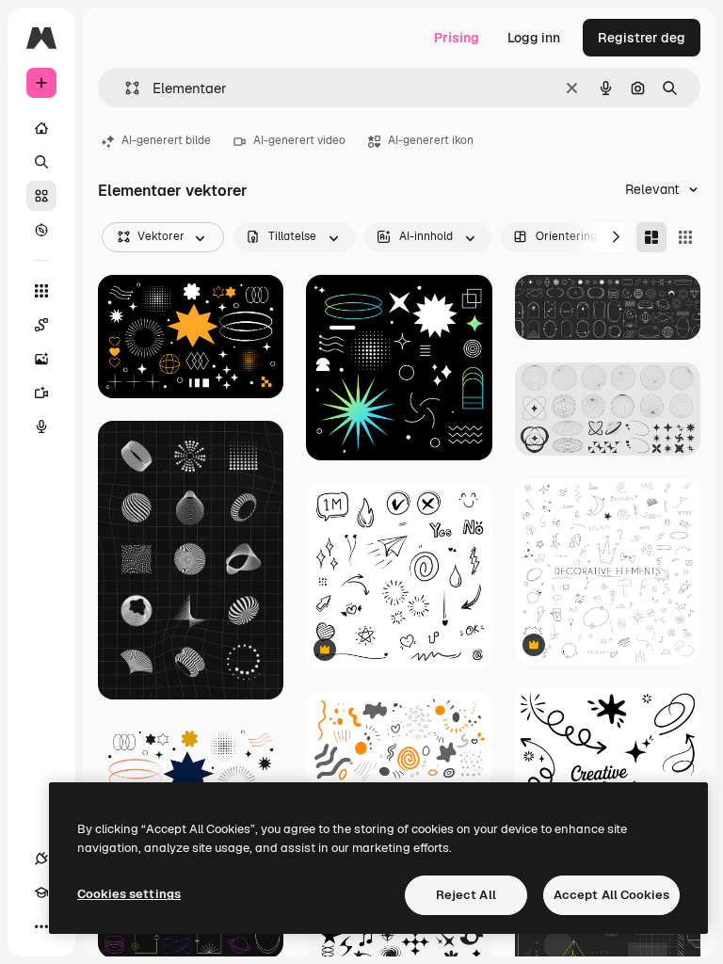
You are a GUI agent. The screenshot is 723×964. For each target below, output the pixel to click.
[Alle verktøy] (41, 291)
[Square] (685, 237)
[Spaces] (41, 325)
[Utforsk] (41, 230)
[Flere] (41, 926)
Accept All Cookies (611, 895)
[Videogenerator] (41, 393)
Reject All (466, 895)
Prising (456, 37)
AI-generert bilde (166, 140)
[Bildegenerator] (41, 359)
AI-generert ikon (431, 140)
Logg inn (533, 37)
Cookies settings (129, 894)
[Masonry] (651, 237)
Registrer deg (641, 37)
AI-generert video (299, 140)
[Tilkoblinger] (41, 859)
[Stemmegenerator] (41, 426)
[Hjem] (41, 128)
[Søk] (41, 162)
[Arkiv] (41, 196)
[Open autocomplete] (125, 88)
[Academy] (41, 892)
